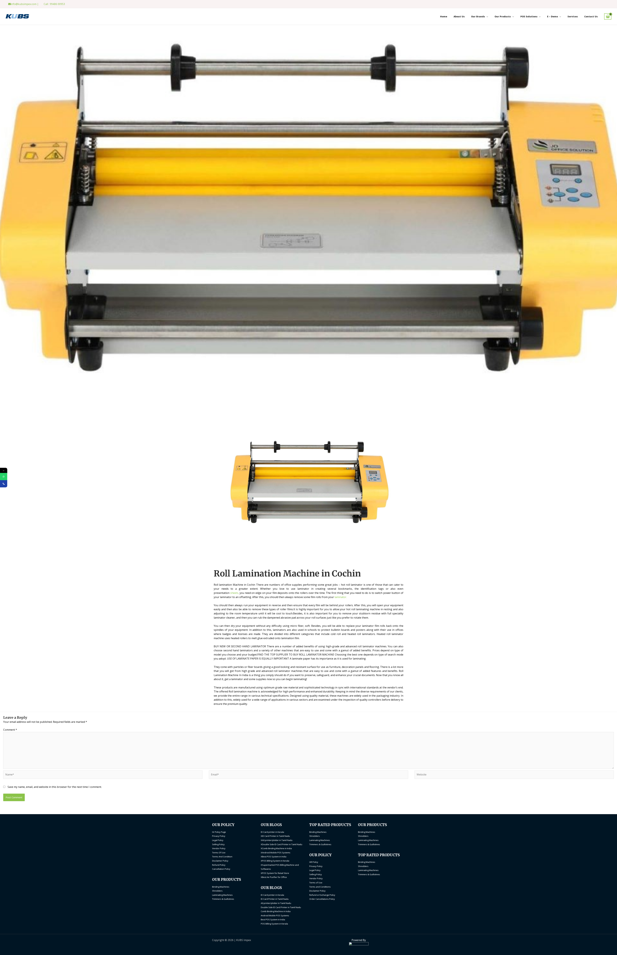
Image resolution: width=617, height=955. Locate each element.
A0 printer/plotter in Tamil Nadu (276, 903)
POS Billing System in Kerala (274, 923)
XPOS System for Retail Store (275, 873)
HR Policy (313, 862)
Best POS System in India (273, 919)
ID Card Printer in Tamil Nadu (275, 899)
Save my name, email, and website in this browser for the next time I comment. (55, 787)
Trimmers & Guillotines (223, 899)
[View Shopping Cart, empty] (607, 16)
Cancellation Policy (221, 868)
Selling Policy (218, 844)
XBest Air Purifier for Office (274, 877)
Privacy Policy (218, 836)
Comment (10, 729)
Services (573, 16)
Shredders (217, 890)
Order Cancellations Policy (322, 899)
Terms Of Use (218, 852)
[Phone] (3, 483)
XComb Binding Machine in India (276, 848)
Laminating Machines (222, 894)
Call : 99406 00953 (54, 4)
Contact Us (591, 16)
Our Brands (478, 16)
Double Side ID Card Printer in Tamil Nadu (281, 907)
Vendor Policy (218, 848)
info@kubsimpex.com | (25, 4)
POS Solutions (528, 16)
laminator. (341, 597)
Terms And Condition (222, 856)
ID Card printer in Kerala (272, 832)
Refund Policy (218, 864)
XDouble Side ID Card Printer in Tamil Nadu (281, 844)
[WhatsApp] (3, 476)
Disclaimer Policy (220, 860)
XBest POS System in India (273, 856)
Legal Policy (217, 840)
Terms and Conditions (320, 886)
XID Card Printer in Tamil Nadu (275, 836)
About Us (459, 16)
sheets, (234, 593)
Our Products (503, 16)
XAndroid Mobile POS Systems (275, 852)
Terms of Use (315, 882)
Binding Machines (220, 886)
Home (443, 16)
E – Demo (552, 16)
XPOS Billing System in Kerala (275, 860)
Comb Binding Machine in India (276, 911)
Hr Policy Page (219, 832)
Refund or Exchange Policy (322, 894)
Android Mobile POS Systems (275, 915)
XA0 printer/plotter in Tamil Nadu (276, 840)
